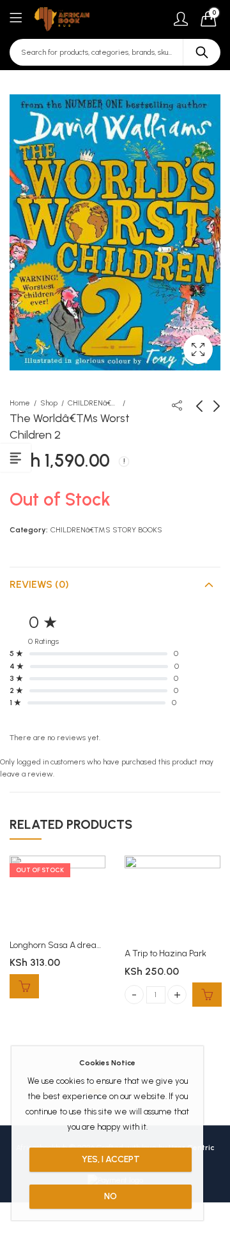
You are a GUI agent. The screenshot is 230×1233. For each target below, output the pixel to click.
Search (201, 52)
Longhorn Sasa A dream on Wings (76, 945)
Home (20, 402)
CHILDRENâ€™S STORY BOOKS (93, 402)
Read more (24, 986)
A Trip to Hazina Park (165, 953)
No (110, 1196)
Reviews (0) (39, 584)
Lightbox (198, 349)
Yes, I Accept (111, 1159)
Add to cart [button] (207, 994)
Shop (48, 402)
